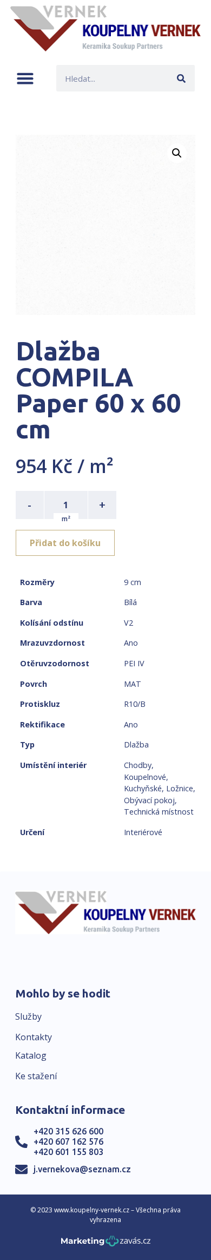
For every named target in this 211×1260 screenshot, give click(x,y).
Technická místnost (159, 811)
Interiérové (143, 832)
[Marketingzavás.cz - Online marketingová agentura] (105, 1244)
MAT (132, 684)
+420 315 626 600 (68, 1131)
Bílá (130, 602)
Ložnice (179, 788)
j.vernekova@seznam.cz (82, 1169)
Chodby (137, 765)
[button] (25, 78)
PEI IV (134, 663)
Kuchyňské (143, 788)
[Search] (181, 78)
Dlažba (136, 744)
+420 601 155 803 (68, 1152)
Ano (131, 643)
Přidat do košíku (65, 543)
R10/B (135, 704)
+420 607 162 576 (68, 1141)
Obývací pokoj (149, 800)
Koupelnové (145, 777)
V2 (128, 623)
